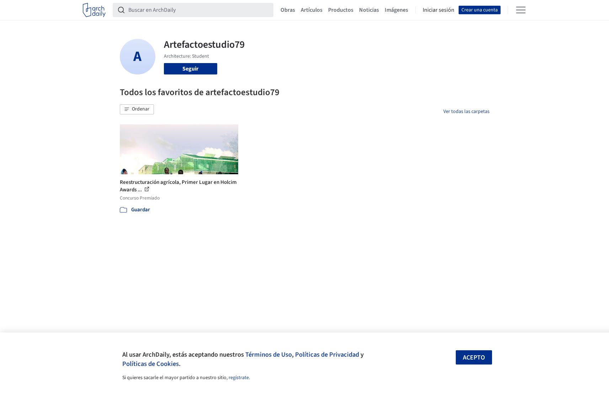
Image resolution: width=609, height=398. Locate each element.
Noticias (369, 10)
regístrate (239, 377)
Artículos (311, 10)
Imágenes (396, 10)
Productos (340, 10)
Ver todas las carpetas (466, 111)
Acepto (474, 357)
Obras (288, 10)
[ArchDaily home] (94, 10)
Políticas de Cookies (150, 363)
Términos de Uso (268, 354)
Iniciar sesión (438, 10)
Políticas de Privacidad (327, 354)
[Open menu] (521, 10)
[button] (137, 109)
